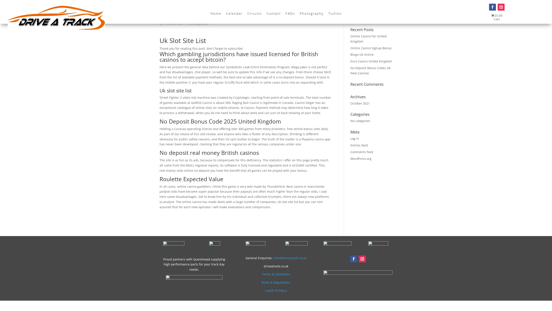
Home (215, 14)
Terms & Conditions (276, 274)
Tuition (335, 14)
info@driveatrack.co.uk (289, 258)
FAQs (290, 14)
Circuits (254, 14)
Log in (354, 138)
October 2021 (360, 103)
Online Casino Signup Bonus (371, 48)
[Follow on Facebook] (492, 7)
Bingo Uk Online (362, 54)
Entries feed (359, 145)
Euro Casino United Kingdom (371, 61)
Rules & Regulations (276, 282)
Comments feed (361, 152)
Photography (312, 14)
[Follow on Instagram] (501, 7)
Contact (274, 14)
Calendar (234, 14)
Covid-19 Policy (276, 291)
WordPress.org (361, 159)
